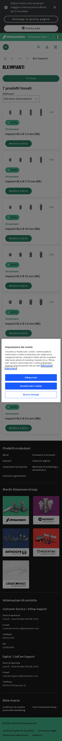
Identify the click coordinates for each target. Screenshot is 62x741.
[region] (30, 370)
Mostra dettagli (31, 394)
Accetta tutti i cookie (31, 386)
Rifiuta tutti (31, 377)
